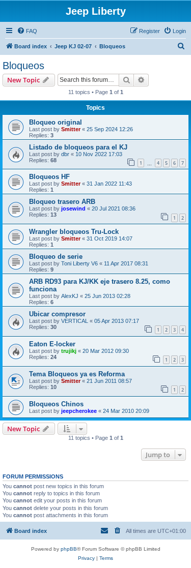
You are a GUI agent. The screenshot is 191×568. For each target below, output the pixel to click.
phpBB (69, 549)
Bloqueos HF (49, 177)
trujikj (68, 351)
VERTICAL (74, 321)
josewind (73, 208)
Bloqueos (23, 65)
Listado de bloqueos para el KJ (78, 147)
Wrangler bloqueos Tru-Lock (74, 231)
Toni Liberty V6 (79, 263)
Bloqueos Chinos (56, 404)
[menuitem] (27, 31)
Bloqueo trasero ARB (62, 201)
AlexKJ (69, 296)
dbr (65, 154)
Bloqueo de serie (56, 256)
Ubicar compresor (57, 314)
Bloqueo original (55, 122)
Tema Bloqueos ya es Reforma (77, 374)
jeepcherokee (79, 411)
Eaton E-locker (52, 344)
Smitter (70, 129)
